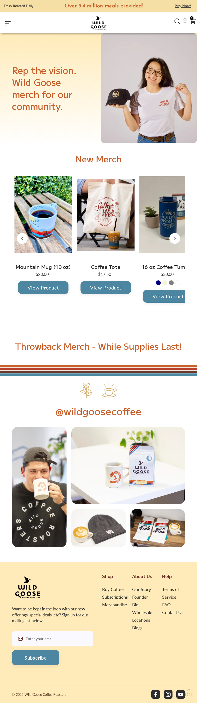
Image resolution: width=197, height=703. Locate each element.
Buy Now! (183, 6)
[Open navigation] (18, 22)
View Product (43, 287)
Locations (141, 620)
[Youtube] (180, 694)
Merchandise (114, 604)
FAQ (166, 604)
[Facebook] (155, 694)
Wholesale (142, 612)
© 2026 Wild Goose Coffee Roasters (39, 694)
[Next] (174, 238)
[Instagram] (168, 694)
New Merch (98, 158)
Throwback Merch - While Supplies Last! (98, 346)
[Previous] (22, 238)
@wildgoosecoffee (98, 411)
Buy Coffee (113, 589)
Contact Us (172, 612)
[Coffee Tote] (106, 214)
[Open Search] (177, 21)
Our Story (141, 589)
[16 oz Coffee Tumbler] (168, 214)
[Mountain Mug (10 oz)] (43, 214)
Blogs (137, 627)
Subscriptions (115, 597)
